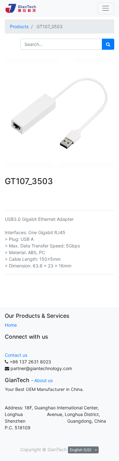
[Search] (108, 44)
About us (43, 380)
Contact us (16, 355)
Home (11, 325)
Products (19, 26)
